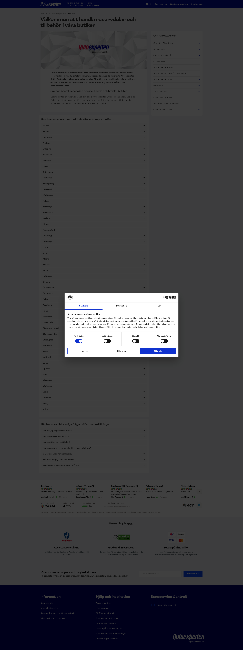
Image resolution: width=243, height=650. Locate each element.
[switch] (107, 341)
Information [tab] (121, 306)
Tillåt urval (121, 351)
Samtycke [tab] (83, 306)
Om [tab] (159, 306)
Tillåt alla (158, 351)
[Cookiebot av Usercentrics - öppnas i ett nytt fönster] (165, 297)
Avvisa (85, 351)
